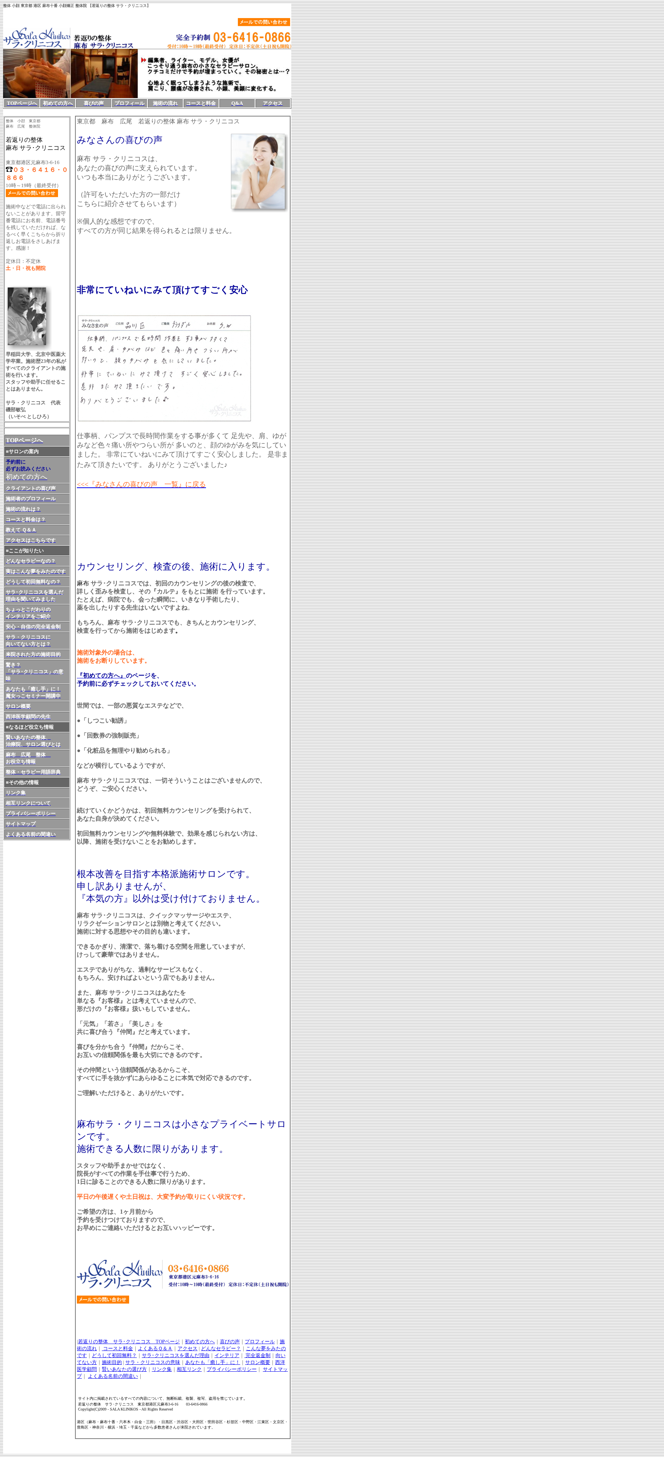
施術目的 (112, 1362)
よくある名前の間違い (113, 1376)
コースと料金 (117, 1348)
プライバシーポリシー (232, 1369)
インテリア (226, 1355)
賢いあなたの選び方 (124, 1369)
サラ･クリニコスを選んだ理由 (175, 1355)
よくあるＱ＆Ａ (155, 1348)
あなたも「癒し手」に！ (212, 1362)
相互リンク (189, 1369)
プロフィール (260, 1341)
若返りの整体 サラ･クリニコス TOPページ (129, 1341)
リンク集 (162, 1369)
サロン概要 (257, 1362)
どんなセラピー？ (221, 1348)
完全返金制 (257, 1355)
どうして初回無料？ (114, 1355)
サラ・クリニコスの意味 (152, 1362)
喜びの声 (230, 1341)
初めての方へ (200, 1341)
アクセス (188, 1348)
